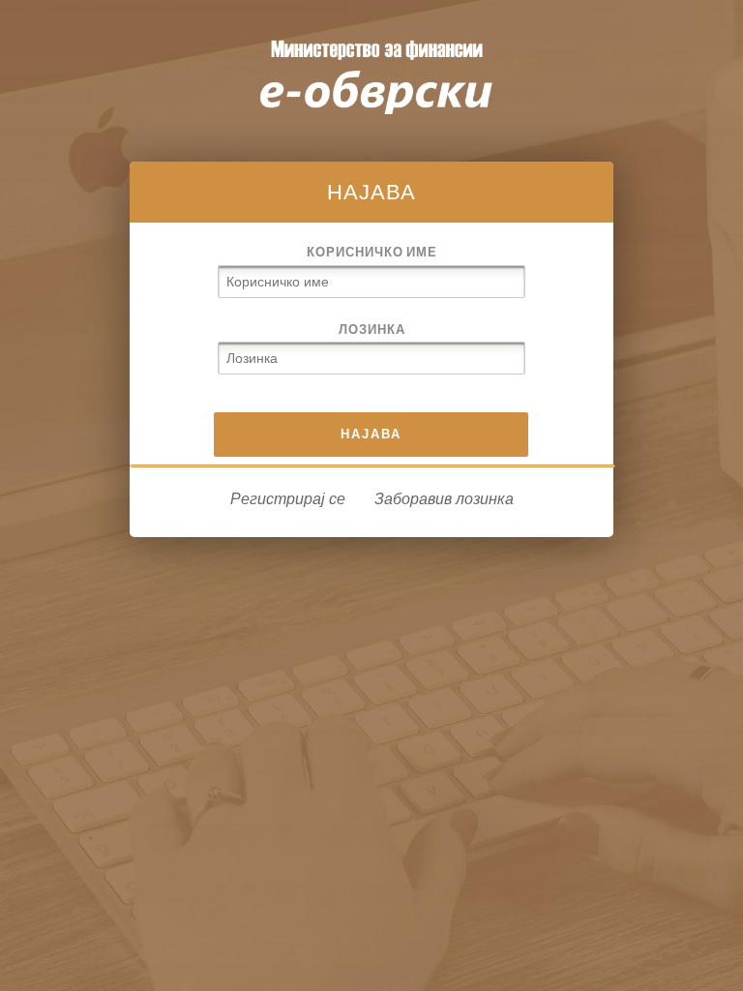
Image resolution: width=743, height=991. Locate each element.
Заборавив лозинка (444, 499)
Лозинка (372, 329)
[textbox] (371, 281)
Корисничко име (372, 251)
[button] (371, 434)
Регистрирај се (287, 499)
